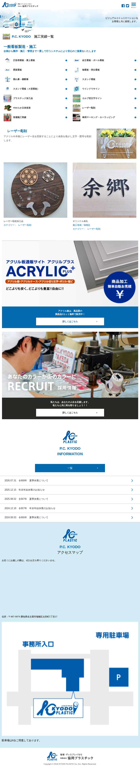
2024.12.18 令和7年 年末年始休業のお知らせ (30, 508)
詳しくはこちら (70, 321)
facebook (123, 5)
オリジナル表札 (80, 221)
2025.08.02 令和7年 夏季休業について (26, 499)
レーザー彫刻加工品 (13, 221)
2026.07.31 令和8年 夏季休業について (26, 480)
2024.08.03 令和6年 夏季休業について (26, 517)
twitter (127, 5)
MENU (133, 5)
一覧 (70, 468)
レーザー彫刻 (24, 225)
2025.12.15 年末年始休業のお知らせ (25, 489)
